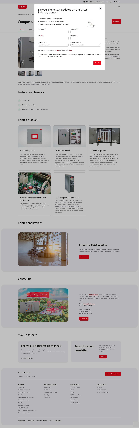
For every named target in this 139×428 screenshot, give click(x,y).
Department (41, 42)
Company (73, 35)
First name (41, 29)
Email (40, 35)
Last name (73, 29)
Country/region (75, 42)
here (58, 50)
